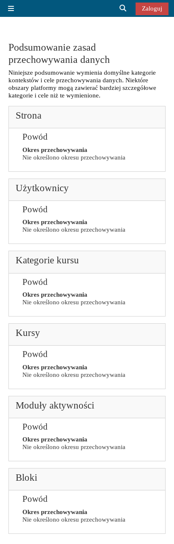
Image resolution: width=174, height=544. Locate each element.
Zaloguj (152, 8)
